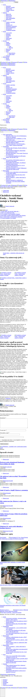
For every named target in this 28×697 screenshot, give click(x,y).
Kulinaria (8, 34)
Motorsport (8, 19)
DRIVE (5, 12)
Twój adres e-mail (4, 433)
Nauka (7, 42)
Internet (8, 23)
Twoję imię (3, 430)
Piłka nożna (11, 54)
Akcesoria (8, 6)
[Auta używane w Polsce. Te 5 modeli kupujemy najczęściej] (14, 575)
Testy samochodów (10, 18)
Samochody (9, 16)
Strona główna (3, 186)
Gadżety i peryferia (10, 22)
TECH (4, 20)
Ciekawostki (10, 186)
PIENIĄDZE (6, 57)
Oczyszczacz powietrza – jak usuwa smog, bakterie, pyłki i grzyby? (16, 619)
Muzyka (11, 47)
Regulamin (5, 682)
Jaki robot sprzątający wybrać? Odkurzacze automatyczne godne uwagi (16, 168)
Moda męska (9, 8)
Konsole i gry (9, 24)
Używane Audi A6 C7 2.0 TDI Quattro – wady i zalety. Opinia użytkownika (15, 144)
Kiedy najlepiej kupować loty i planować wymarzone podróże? (15, 666)
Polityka (8, 59)
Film (10, 46)
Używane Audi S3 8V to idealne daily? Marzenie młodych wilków (15, 142)
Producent (8, 398)
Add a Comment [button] (4, 407)
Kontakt (5, 681)
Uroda (7, 11)
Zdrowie (8, 55)
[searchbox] (7, 2)
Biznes (7, 58)
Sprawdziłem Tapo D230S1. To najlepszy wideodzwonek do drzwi (16, 163)
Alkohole (8, 43)
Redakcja (5, 679)
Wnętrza (8, 39)
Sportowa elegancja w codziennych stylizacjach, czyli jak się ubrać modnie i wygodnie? (15, 181)
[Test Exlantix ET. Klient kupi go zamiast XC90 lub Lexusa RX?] (18, 537)
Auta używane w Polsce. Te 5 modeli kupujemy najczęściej (14, 585)
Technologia (6, 626)
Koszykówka (12, 53)
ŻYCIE (5, 41)
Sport (7, 51)
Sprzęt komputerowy (11, 27)
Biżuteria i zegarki (10, 7)
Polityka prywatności (8, 685)
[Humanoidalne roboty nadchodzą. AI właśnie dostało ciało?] (14, 551)
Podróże (8, 50)
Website (2, 437)
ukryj (6, 210)
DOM (4, 31)
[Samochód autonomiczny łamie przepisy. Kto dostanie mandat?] (14, 596)
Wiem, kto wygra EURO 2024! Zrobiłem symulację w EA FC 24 (15, 656)
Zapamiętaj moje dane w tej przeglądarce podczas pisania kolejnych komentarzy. (12, 440)
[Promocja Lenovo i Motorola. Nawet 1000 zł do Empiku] (20, 610)
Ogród (7, 37)
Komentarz (3, 418)
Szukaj (16, 2)
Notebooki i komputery (11, 26)
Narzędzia (8, 35)
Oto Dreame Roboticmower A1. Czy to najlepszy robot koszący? (15, 166)
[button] (2, 692)
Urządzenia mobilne (10, 30)
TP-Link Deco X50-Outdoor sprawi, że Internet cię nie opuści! (15, 160)
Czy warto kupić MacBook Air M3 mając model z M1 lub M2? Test (16, 156)
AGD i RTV (9, 33)
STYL (4, 4)
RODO (4, 683)
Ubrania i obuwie (10, 10)
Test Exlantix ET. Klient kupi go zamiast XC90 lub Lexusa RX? (12, 538)
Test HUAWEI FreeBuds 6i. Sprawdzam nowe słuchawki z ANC (15, 151)
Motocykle (8, 14)
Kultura (8, 45)
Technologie (9, 29)
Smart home (9, 38)
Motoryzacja (9, 15)
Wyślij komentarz (4, 443)
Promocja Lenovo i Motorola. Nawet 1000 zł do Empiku (8, 610)
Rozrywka (8, 49)
